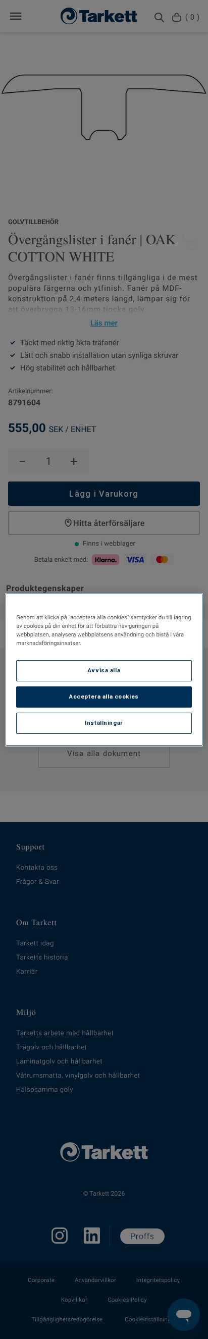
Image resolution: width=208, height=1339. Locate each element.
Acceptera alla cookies (104, 696)
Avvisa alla (104, 670)
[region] (103, 669)
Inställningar (104, 722)
